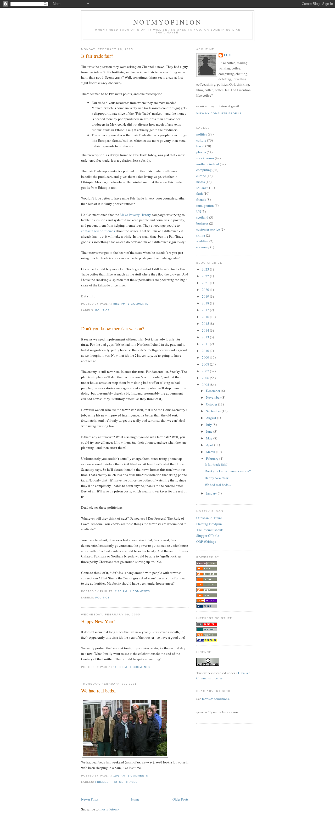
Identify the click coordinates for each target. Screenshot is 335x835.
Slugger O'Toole (207, 535)
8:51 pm (119, 303)
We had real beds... (99, 690)
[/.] (206, 630)
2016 (206, 316)
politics (102, 310)
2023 (206, 269)
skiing (200, 235)
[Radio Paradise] (206, 640)
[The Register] (206, 624)
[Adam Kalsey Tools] (206, 606)
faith (199, 193)
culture (201, 140)
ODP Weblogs (206, 541)
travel (131, 781)
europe (201, 175)
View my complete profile (219, 113)
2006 (206, 377)
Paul (228, 55)
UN (198, 211)
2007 (206, 371)
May (209, 438)
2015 (206, 323)
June (209, 431)
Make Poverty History (135, 214)
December (213, 390)
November (213, 397)
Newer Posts (89, 799)
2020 (206, 289)
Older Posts (180, 799)
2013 (206, 337)
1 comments (138, 303)
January (212, 493)
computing (204, 169)
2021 (206, 282)
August (211, 417)
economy (202, 247)
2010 (206, 350)
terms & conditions (215, 698)
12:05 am (120, 591)
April (210, 445)
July (209, 424)
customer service (208, 229)
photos (117, 781)
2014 (206, 330)
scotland (202, 217)
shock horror (205, 158)
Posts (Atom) (109, 809)
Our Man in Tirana (209, 517)
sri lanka (202, 187)
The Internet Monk (209, 529)
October (212, 404)
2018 (206, 303)
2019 (206, 296)
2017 (206, 310)
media (200, 181)
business (202, 223)
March (211, 451)
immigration (205, 205)
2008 (206, 364)
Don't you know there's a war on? (112, 328)
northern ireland (207, 164)
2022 (206, 276)
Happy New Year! (98, 621)
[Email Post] (149, 303)
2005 (206, 384)
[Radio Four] (206, 635)
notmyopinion (167, 21)
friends (102, 781)
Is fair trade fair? (97, 56)
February (212, 458)
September (214, 411)
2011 (206, 344)
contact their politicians (98, 230)
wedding (202, 241)
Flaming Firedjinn (209, 523)
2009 (206, 357)
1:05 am (119, 775)
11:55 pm (120, 667)
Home (135, 799)
